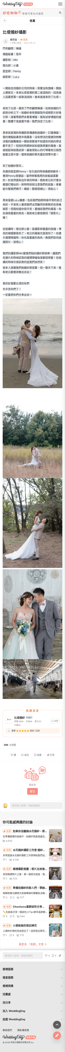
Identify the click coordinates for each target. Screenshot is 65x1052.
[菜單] (60, 4)
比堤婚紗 (19, 717)
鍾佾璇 (13, 39)
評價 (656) (19, 721)
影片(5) (38, 721)
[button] (32, 969)
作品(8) (29, 721)
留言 (26, 754)
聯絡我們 (7, 1030)
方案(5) (17, 725)
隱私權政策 (23, 1030)
